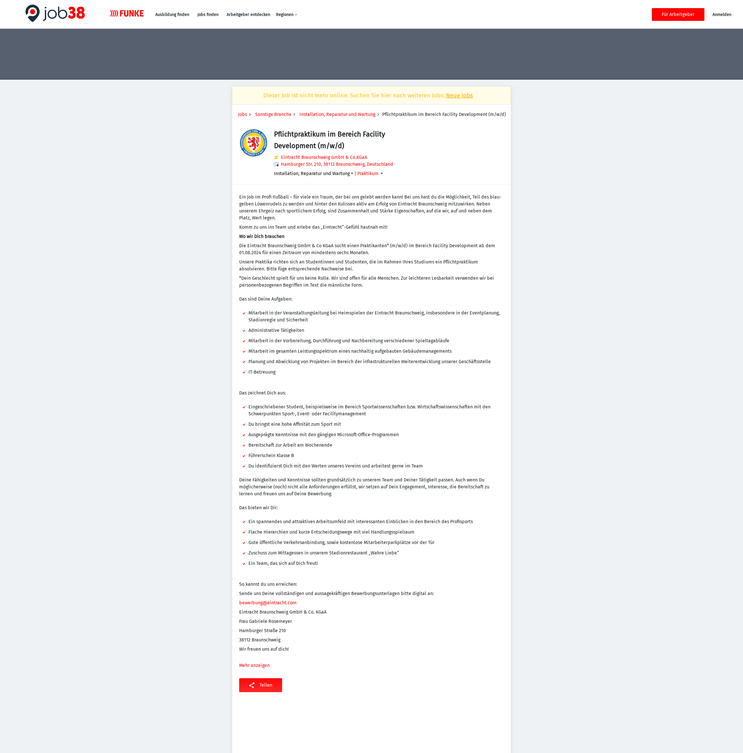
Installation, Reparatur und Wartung (337, 114)
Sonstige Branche (273, 114)
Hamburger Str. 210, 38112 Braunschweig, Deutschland (337, 164)
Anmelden (722, 14)
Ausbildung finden (172, 14)
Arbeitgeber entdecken (248, 14)
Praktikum (367, 173)
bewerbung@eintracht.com (268, 602)
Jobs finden (208, 14)
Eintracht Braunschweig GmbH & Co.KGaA (324, 157)
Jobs (242, 114)
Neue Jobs (459, 95)
